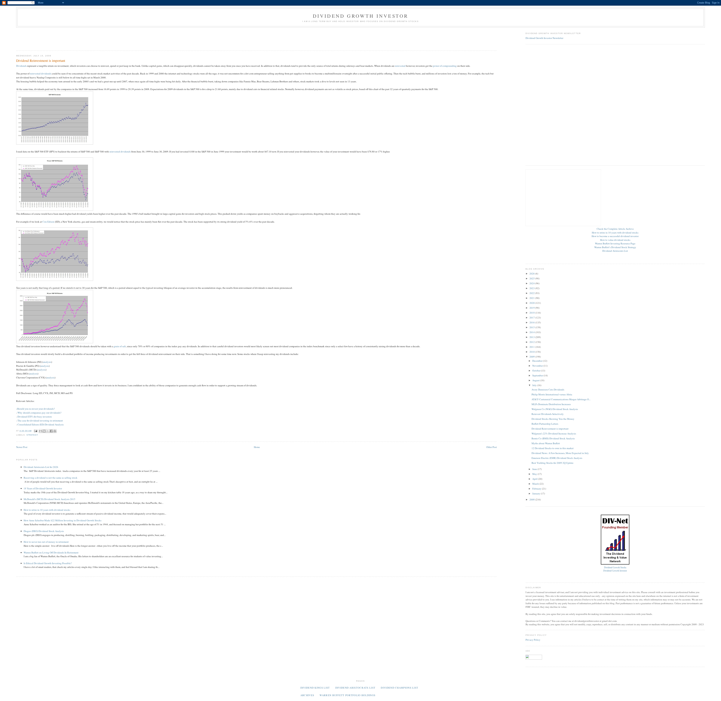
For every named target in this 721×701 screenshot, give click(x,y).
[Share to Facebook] (51, 431)
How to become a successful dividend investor (615, 236)
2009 (532, 356)
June (535, 469)
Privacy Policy (533, 639)
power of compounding (445, 65)
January (536, 493)
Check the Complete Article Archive (615, 228)
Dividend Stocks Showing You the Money (553, 419)
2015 (532, 327)
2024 (532, 283)
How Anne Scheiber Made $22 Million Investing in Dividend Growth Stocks (62, 520)
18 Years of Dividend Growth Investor (43, 488)
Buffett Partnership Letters (545, 423)
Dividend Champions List (399, 687)
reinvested (400, 65)
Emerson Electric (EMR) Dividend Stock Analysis (557, 458)
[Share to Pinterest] (55, 431)
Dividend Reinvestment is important (550, 428)
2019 (532, 307)
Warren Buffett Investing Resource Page (615, 243)
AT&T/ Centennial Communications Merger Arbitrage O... (561, 399)
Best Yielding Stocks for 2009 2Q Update (552, 463)
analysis (47, 362)
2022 (532, 293)
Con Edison (48, 221)
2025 (532, 278)
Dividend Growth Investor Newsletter (544, 38)
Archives (307, 695)
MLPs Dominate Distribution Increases (551, 404)
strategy (32, 435)
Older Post (491, 447)
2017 (532, 317)
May (535, 474)
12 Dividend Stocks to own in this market (553, 448)
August (536, 380)
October (536, 370)
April (535, 478)
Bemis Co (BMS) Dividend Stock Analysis (553, 438)
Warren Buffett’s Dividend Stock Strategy (615, 247)
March (535, 483)
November (537, 365)
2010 (532, 351)
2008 (532, 499)
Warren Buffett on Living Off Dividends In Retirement (51, 552)
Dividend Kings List (315, 687)
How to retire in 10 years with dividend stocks (47, 510)
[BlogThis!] (44, 431)
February (537, 488)
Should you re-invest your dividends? (36, 408)
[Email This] (40, 431)
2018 (532, 312)
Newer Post (21, 447)
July (534, 385)
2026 (532, 273)
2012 (532, 342)
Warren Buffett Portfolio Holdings (347, 695)
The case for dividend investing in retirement (40, 420)
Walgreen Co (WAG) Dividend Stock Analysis (555, 409)
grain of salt (120, 346)
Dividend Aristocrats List (615, 250)
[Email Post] (35, 431)
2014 (532, 332)
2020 (532, 303)
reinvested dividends (40, 73)
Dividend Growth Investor (360, 16)
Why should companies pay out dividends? (39, 412)
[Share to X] (48, 431)
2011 (532, 347)
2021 (532, 298)
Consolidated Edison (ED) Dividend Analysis (40, 424)
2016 (532, 322)
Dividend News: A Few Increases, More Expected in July (560, 453)
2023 (532, 288)
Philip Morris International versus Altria (552, 394)
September (538, 375)
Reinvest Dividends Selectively (548, 414)
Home (257, 447)
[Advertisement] (84, 37)
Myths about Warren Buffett (546, 443)
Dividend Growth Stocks (615, 567)
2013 (532, 337)
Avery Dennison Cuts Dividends (548, 389)
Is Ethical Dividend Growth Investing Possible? (48, 563)
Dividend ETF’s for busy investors (34, 416)
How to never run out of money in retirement (46, 541)
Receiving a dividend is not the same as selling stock (50, 477)
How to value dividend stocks (615, 240)
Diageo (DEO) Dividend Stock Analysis (44, 531)
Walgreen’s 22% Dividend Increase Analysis (554, 433)
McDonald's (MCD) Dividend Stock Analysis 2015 (49, 499)
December (537, 360)
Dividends (21, 65)
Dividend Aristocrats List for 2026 (41, 467)
